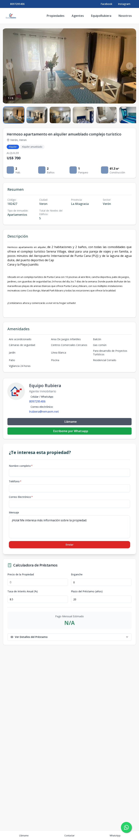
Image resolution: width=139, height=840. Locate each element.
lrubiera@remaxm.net (44, 411)
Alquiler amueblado (32, 146)
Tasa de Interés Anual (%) (22, 591)
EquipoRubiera (101, 16)
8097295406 (17, 4)
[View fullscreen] (129, 97)
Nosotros (125, 16)
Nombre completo (21, 466)
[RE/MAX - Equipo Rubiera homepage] (10, 16)
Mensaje (14, 512)
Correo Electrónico (21, 497)
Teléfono (15, 481)
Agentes (78, 16)
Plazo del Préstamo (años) (87, 591)
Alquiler (13, 146)
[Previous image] (9, 66)
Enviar (69, 544)
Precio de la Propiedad (20, 574)
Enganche (77, 574)
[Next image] (129, 66)
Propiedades (55, 16)
